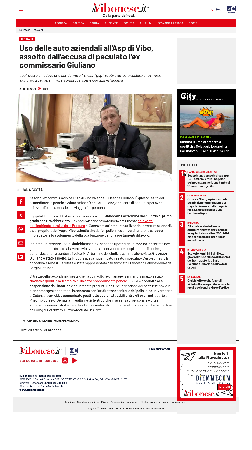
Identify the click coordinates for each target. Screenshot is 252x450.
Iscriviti (224, 387)
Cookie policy (117, 402)
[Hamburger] (18, 9)
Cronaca (38, 30)
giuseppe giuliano (66, 320)
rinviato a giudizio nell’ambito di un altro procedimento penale (79, 281)
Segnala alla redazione (88, 402)
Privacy (104, 402)
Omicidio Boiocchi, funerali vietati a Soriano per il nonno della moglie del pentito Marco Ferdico (208, 284)
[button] (21, 201)
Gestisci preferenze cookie (155, 402)
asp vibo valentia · (40, 320)
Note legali (132, 402)
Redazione (70, 402)
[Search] (211, 10)
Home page (24, 30)
